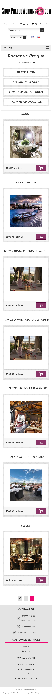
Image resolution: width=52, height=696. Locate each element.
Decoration (26, 72)
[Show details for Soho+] (26, 142)
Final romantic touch (26, 92)
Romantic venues (26, 82)
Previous (20, 598)
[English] (32, 37)
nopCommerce (30, 689)
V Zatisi (26, 526)
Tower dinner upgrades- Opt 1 (26, 251)
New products (26, 669)
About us (26, 646)
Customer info (26, 664)
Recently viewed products (26, 674)
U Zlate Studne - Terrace (26, 457)
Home (18, 62)
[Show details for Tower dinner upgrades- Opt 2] (26, 348)
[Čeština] (38, 37)
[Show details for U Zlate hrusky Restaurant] (26, 416)
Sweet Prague (26, 183)
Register (7, 24)
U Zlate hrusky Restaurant (26, 388)
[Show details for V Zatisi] (26, 553)
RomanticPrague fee (26, 102)
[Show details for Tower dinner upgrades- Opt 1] (26, 279)
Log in (15, 24)
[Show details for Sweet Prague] (26, 210)
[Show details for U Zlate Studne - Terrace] (26, 485)
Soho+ (26, 114)
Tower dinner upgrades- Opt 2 (26, 320)
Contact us (26, 651)
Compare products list (26, 678)
